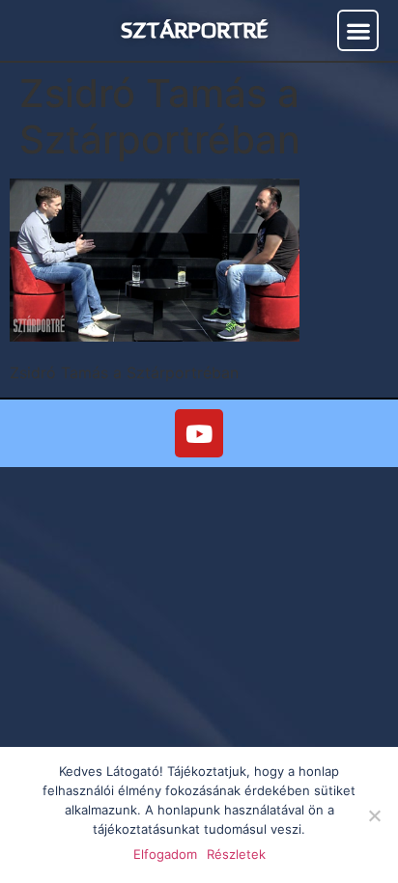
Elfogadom (165, 854)
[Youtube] (199, 433)
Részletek (236, 854)
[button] (358, 30)
